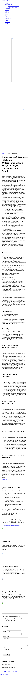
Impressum (15, 671)
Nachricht (6, 636)
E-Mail (5, 634)
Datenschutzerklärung (7, 671)
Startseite (4, 153)
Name (5, 631)
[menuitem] (15, 3)
